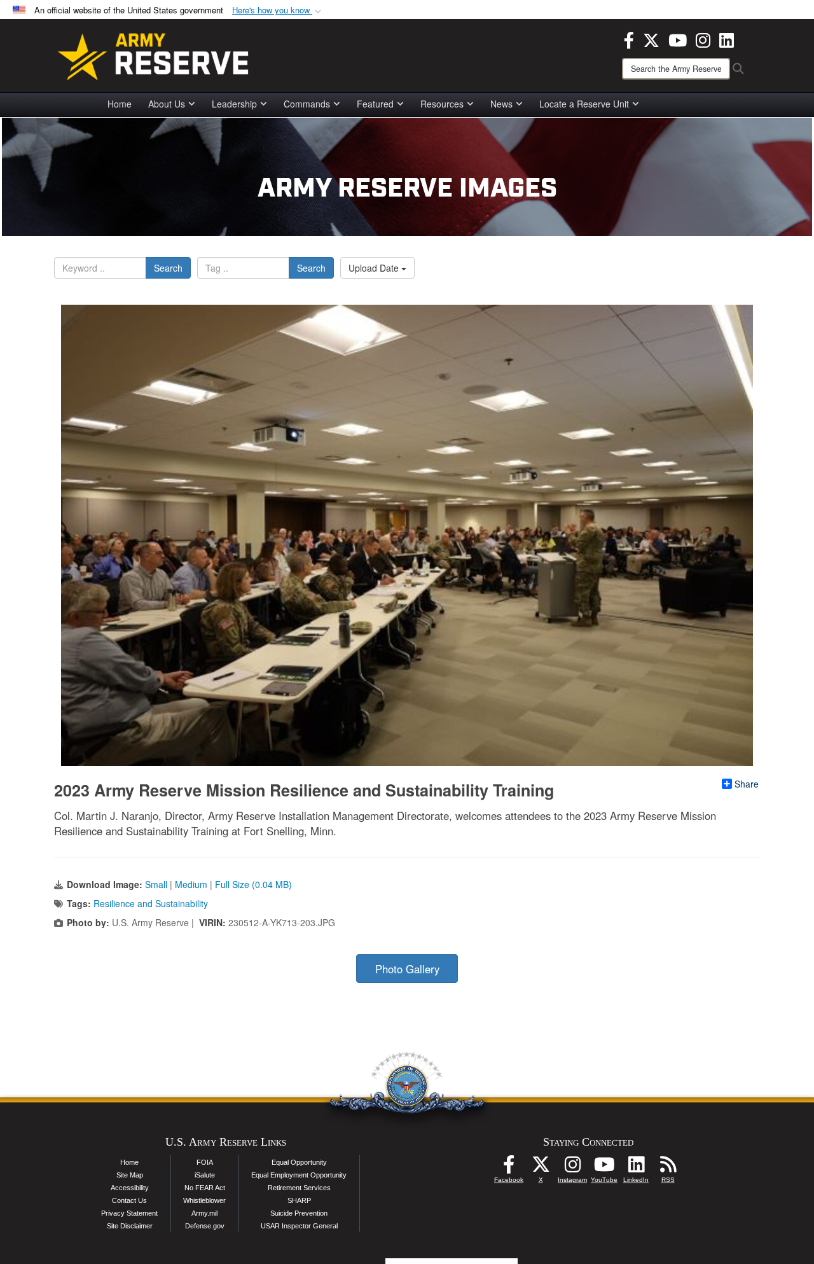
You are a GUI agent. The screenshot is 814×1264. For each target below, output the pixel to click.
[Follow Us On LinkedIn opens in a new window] (636, 1168)
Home (119, 103)
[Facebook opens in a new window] (629, 38)
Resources (442, 103)
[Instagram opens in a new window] (703, 38)
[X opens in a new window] (651, 38)
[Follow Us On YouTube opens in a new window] (604, 1168)
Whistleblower (204, 1200)
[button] (278, 10)
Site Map (129, 1175)
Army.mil (204, 1213)
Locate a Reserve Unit (584, 103)
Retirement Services (299, 1187)
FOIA (205, 1162)
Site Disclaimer (130, 1226)
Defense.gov (204, 1226)
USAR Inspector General (299, 1226)
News (501, 103)
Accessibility (130, 1187)
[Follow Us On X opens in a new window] (540, 1168)
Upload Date (374, 267)
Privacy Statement (129, 1213)
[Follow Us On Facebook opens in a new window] (509, 1168)
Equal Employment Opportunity (299, 1175)
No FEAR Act (204, 1187)
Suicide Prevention (299, 1213)
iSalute (205, 1175)
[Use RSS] (668, 1168)
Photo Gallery (407, 968)
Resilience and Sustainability (150, 903)
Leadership (234, 103)
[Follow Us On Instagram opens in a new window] (572, 1168)
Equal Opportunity (299, 1162)
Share (747, 784)
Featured (375, 103)
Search (168, 267)
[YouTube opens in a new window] (677, 38)
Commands (307, 103)
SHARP (299, 1200)
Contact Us (129, 1200)
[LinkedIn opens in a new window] (726, 38)
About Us (166, 103)
